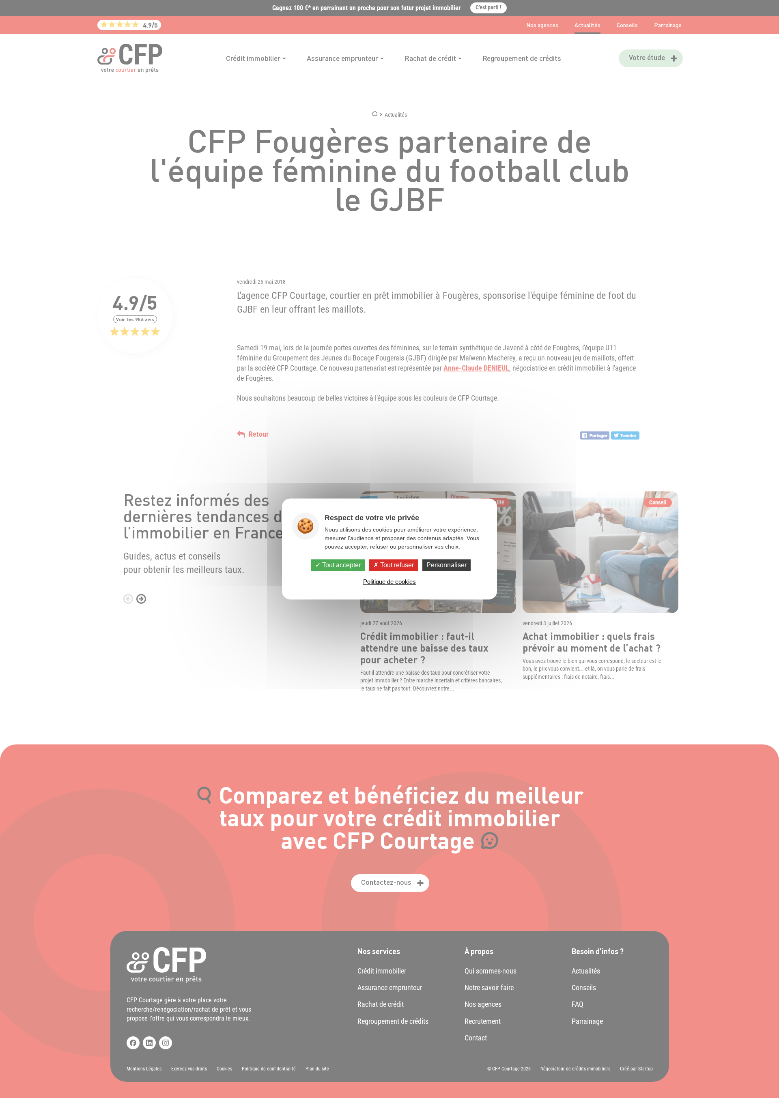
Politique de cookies (389, 582)
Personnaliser (446, 565)
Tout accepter (341, 565)
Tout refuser (396, 565)
